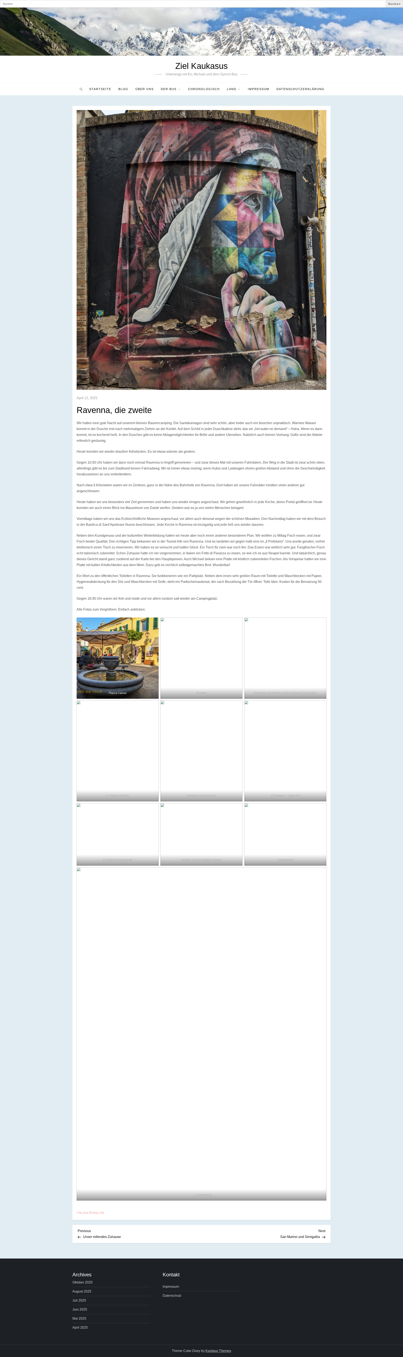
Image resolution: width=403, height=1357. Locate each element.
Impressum (258, 89)
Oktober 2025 (82, 1282)
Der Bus (169, 89)
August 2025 (81, 1291)
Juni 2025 (79, 1309)
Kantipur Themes (218, 1351)
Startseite (100, 89)
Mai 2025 (79, 1318)
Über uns (144, 89)
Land (231, 89)
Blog (123, 89)
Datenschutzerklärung (300, 89)
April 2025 (80, 1327)
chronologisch (204, 89)
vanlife (98, 1212)
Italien (83, 1212)
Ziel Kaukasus (201, 66)
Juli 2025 (79, 1300)
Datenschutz (172, 1295)
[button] (80, 89)
